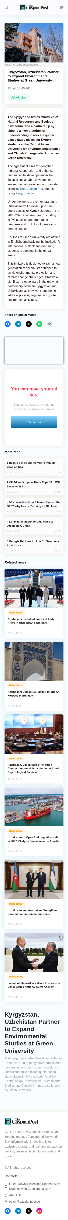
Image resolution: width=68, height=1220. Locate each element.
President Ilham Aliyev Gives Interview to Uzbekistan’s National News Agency (34, 984)
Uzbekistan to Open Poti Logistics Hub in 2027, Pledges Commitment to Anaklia (33, 839)
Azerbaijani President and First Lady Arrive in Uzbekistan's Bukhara (31, 620)
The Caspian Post (31, 188)
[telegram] (18, 324)
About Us (15, 1195)
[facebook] (8, 324)
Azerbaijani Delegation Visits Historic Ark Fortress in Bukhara (34, 693)
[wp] (39, 324)
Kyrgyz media (24, 193)
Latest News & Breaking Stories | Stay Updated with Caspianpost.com (34, 1186)
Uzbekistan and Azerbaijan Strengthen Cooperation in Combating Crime (32, 912)
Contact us (34, 422)
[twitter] (29, 324)
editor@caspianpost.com (25, 1201)
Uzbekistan (19, 97)
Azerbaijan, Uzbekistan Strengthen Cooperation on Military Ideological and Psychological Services (33, 768)
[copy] (50, 324)
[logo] (34, 7)
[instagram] (39, 1211)
